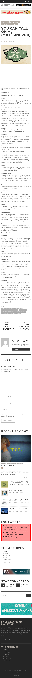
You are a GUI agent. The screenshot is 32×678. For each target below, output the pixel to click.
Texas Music (5, 313)
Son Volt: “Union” (15, 490)
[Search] (3, 1)
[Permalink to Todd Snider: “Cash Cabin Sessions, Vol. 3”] (4, 502)
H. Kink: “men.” (8, 466)
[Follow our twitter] (3, 585)
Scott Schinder (13, 492)
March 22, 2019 (25, 502)
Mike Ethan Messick (15, 502)
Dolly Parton (6, 310)
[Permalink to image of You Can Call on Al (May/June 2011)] (16, 54)
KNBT (25, 310)
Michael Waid (11, 311)
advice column (6, 308)
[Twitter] (25, 1)
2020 (6, 553)
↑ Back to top (16, 675)
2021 (6, 551)
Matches (4, 311)
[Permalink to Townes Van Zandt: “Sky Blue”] (4, 510)
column (20, 308)
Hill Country (14, 310)
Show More (7, 562)
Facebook (16, 349)
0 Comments (28, 477)
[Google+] (22, 1)
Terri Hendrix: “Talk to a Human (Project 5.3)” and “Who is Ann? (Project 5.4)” (19, 483)
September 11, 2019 (24, 485)
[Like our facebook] (18, 585)
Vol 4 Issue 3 (15, 22)
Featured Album (12, 463)
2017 (6, 560)
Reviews (20, 463)
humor (21, 310)
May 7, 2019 (21, 492)
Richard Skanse (8, 468)
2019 (6, 555)
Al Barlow (4, 41)
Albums (4, 463)
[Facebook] (19, 1)
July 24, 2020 (16, 468)
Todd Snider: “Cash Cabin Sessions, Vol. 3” (18, 500)
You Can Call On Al (9, 24)
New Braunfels (21, 311)
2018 (6, 557)
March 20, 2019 (23, 511)
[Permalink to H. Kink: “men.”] (16, 449)
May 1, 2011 (12, 41)
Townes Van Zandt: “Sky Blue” (18, 508)
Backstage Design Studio (16, 672)
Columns (5, 22)
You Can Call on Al (15, 313)
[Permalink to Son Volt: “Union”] (4, 493)
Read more (3, 477)
